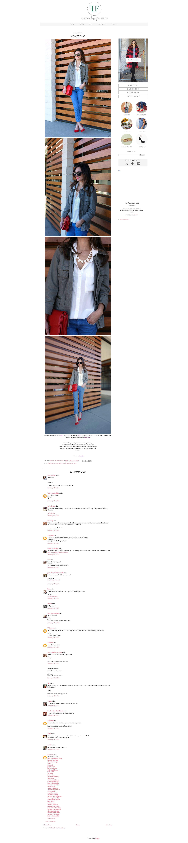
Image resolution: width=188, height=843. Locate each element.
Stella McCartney (68, 463)
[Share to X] (87, 461)
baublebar (51, 463)
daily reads (102, 24)
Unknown (50, 535)
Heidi (49, 733)
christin (49, 603)
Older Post (109, 825)
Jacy (48, 683)
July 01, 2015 (51, 818)
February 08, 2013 (53, 488)
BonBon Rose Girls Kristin (55, 711)
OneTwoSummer (52, 596)
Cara (48, 560)
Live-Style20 (51, 475)
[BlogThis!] (85, 461)
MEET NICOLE (133, 60)
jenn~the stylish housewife (55, 572)
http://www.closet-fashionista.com (57, 552)
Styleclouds (51, 506)
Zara (75, 463)
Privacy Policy (124, 219)
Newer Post (47, 825)
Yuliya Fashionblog (53, 493)
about (82, 24)
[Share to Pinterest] (91, 461)
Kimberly (50, 521)
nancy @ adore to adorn (54, 652)
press (91, 24)
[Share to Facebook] (89, 461)
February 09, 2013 (53, 739)
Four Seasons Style (53, 613)
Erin (48, 589)
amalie (49, 745)
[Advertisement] (130, 187)
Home (78, 825)
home (73, 24)
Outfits (61, 463)
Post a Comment (50, 821)
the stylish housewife (53, 580)
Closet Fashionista (52, 548)
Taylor (49, 701)
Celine (56, 463)
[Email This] (83, 461)
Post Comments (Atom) (58, 828)
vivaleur (135, 215)
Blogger (97, 838)
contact (114, 24)
